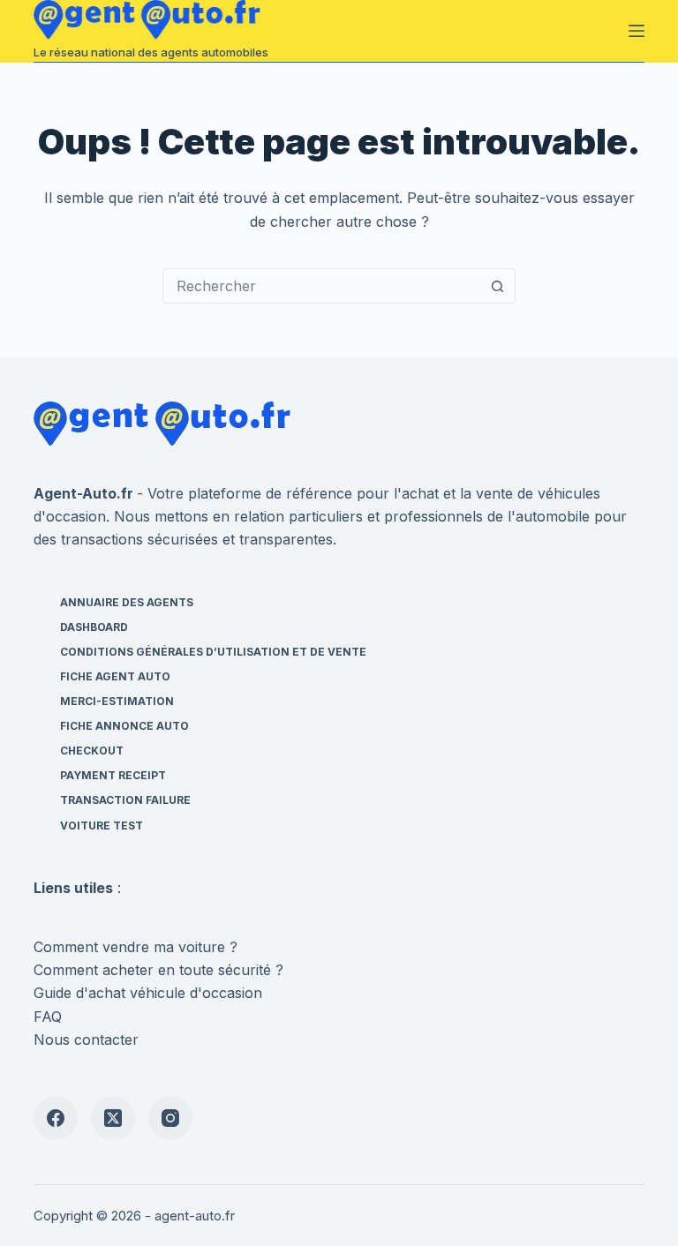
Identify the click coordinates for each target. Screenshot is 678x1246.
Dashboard (94, 627)
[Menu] (636, 31)
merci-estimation (117, 701)
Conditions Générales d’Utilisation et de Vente (213, 651)
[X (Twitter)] (113, 1118)
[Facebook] (56, 1118)
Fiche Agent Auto (115, 676)
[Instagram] (170, 1118)
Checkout (92, 750)
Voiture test (101, 825)
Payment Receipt (113, 775)
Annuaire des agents (126, 602)
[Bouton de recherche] (497, 286)
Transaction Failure (125, 800)
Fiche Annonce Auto (124, 725)
